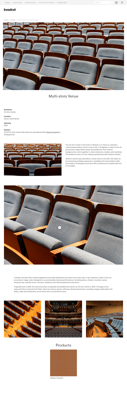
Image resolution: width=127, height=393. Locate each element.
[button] (59, 227)
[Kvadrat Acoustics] (30, 2)
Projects (13, 20)
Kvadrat (6, 20)
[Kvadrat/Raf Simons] (46, 2)
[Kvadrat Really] (62, 2)
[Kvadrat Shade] (17, 2)
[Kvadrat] (7, 2)
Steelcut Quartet (56, 378)
